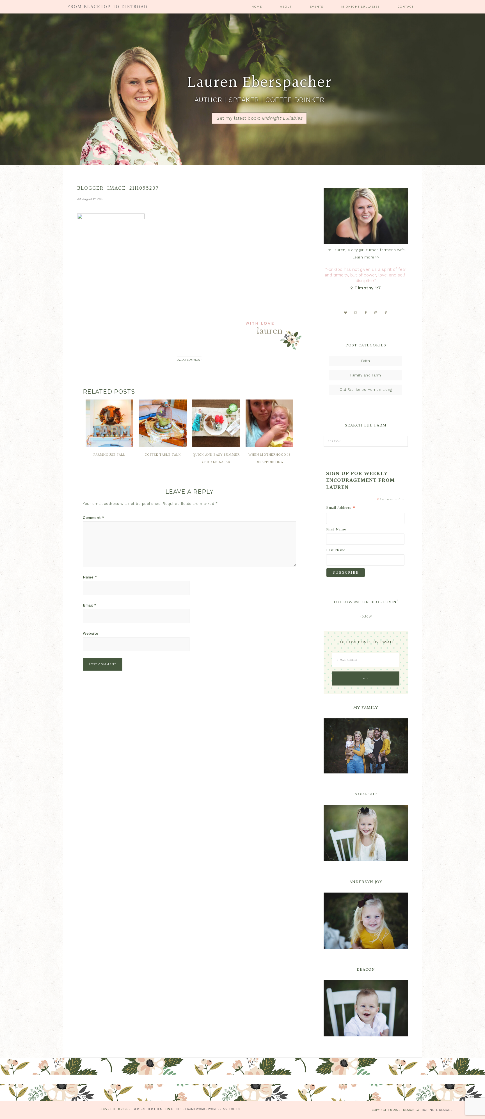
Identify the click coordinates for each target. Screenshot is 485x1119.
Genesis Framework (188, 1109)
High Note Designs (436, 1109)
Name (90, 577)
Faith (365, 361)
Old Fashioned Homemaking (366, 389)
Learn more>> (366, 257)
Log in (234, 1109)
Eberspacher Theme (148, 1109)
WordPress (217, 1109)
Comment (93, 518)
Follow (366, 616)
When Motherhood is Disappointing (269, 458)
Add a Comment (189, 359)
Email (90, 605)
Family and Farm (365, 375)
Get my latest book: (259, 118)
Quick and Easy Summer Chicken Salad (216, 458)
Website (91, 633)
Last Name (336, 550)
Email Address (341, 508)
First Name (336, 529)
